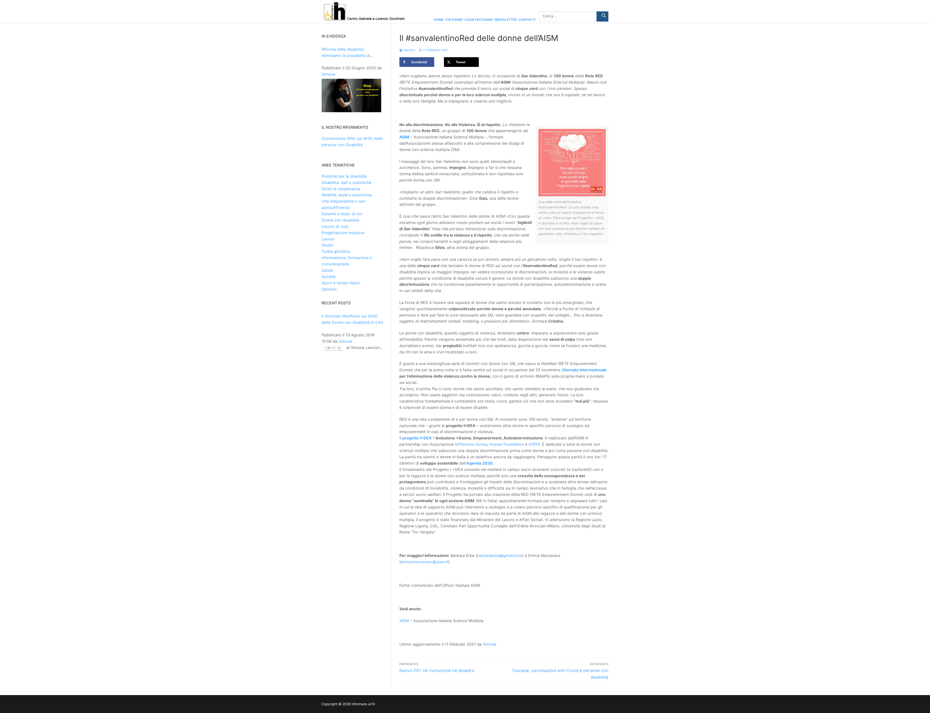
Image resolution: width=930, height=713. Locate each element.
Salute (327, 270)
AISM (404, 137)
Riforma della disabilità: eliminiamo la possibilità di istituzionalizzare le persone (347, 53)
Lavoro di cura (335, 226)
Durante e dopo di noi (342, 213)
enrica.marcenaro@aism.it (424, 561)
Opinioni (329, 289)
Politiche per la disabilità (344, 176)
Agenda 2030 (479, 463)
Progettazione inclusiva (343, 232)
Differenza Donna (471, 444)
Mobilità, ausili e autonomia (347, 194)
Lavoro (328, 239)
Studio (327, 245)
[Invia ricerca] (602, 16)
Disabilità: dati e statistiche (346, 182)
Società (328, 276)
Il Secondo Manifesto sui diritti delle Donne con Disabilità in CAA (352, 319)
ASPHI (534, 444)
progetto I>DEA (417, 438)
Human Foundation (506, 444)
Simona (409, 50)
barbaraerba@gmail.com (499, 555)
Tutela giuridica (336, 251)
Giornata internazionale (584, 369)
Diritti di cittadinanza (341, 188)
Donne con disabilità (340, 220)
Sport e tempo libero (341, 282)
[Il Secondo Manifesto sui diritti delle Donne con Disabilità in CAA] (333, 350)
